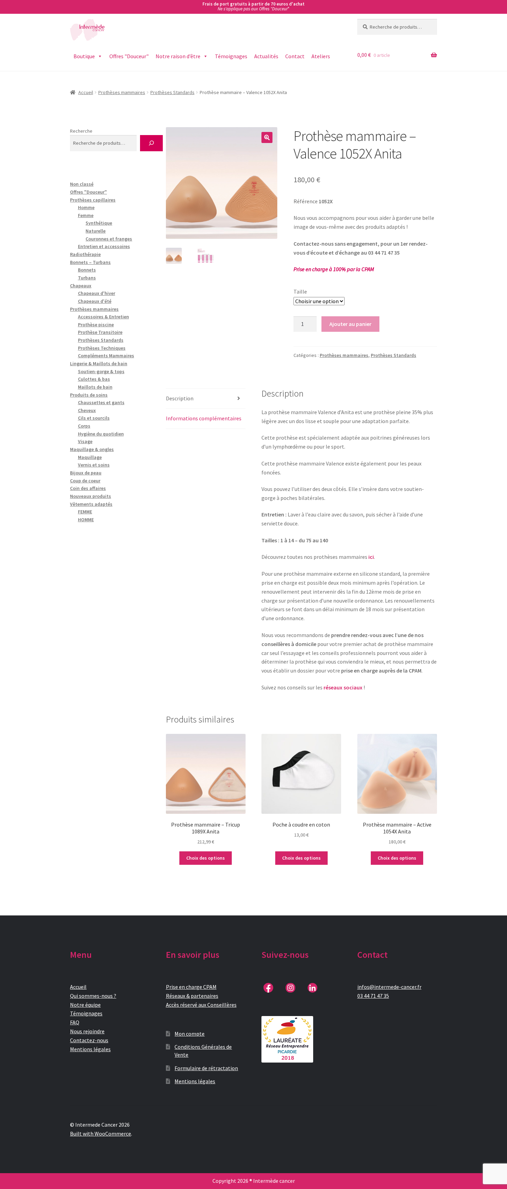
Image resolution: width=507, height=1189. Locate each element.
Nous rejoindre (87, 1031)
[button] (266, 137)
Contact (295, 56)
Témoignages (231, 56)
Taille (300, 291)
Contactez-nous (89, 1040)
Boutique (84, 56)
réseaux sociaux (343, 687)
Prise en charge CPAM (191, 986)
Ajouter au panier (350, 323)
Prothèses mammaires (121, 92)
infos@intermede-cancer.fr (389, 986)
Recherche (81, 131)
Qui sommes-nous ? (93, 995)
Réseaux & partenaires (192, 995)
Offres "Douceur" (129, 56)
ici (371, 556)
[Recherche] (151, 143)
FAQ (74, 1022)
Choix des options (205, 858)
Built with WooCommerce (100, 1133)
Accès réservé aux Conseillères (201, 1004)
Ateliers (320, 56)
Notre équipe (85, 1004)
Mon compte (190, 1033)
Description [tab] (179, 398)
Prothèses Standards (172, 92)
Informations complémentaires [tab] (203, 418)
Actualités (266, 56)
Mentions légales (90, 1049)
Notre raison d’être (178, 56)
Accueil (85, 92)
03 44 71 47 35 (373, 995)
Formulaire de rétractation (206, 1068)
